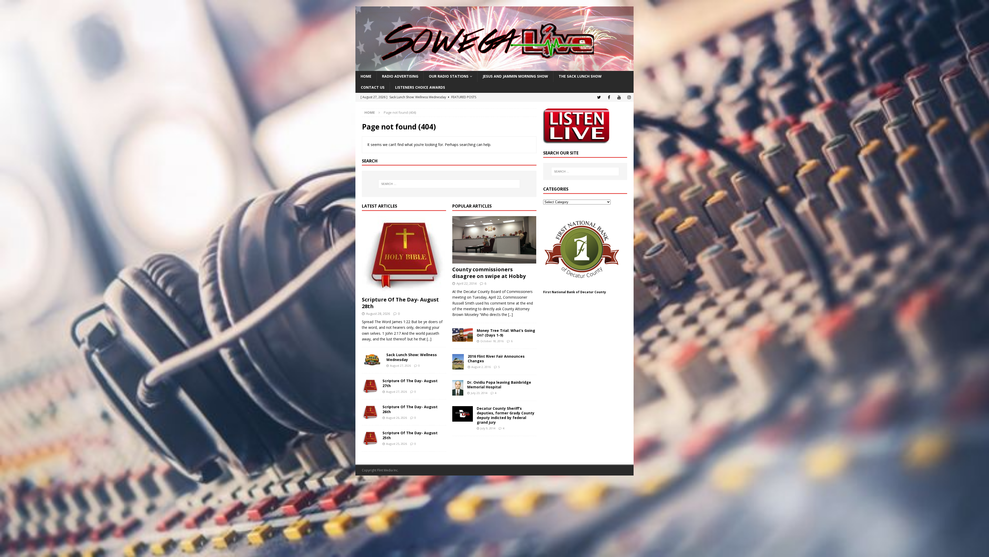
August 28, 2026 (378, 313)
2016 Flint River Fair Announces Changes (496, 358)
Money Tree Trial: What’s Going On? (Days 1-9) (506, 333)
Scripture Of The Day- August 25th (410, 435)
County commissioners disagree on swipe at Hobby (489, 273)
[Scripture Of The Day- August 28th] (404, 255)
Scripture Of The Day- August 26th (410, 409)
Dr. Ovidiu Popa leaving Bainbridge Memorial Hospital (499, 384)
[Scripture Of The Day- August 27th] (370, 386)
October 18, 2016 (492, 341)
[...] (429, 339)
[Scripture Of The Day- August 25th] (370, 438)
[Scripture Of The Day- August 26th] (370, 412)
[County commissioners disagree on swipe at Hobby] (494, 240)
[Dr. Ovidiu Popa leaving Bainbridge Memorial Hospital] (457, 388)
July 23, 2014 (479, 393)
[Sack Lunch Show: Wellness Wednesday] (372, 360)
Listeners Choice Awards (420, 87)
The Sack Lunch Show (580, 76)
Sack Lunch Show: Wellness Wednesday (411, 357)
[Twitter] (598, 97)
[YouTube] (619, 97)
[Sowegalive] (494, 67)
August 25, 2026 (396, 444)
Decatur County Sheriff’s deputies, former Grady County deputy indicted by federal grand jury (505, 415)
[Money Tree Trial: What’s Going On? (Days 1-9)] (462, 335)
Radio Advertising (400, 76)
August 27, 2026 (400, 365)
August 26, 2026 (396, 418)
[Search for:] (449, 183)
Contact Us (373, 87)
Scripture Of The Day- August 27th (410, 383)
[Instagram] (629, 97)
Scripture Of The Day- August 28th (400, 303)
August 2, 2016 (481, 367)
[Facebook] (608, 97)
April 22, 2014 (466, 283)
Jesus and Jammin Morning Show (515, 76)
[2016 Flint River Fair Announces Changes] (458, 362)
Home (366, 76)
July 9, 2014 (487, 428)
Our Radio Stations (448, 76)
